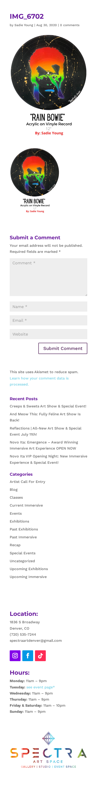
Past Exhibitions (24, 529)
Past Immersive (23, 537)
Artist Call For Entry (27, 482)
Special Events (22, 553)
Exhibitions (19, 521)
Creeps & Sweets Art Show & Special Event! (48, 406)
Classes (16, 497)
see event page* (40, 687)
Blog (14, 489)
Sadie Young (23, 25)
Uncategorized (22, 561)
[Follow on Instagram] (15, 655)
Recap (15, 545)
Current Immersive (26, 505)
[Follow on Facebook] (27, 655)
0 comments (69, 25)
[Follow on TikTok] (40, 655)
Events (16, 513)
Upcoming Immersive (28, 577)
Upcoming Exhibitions (29, 569)
